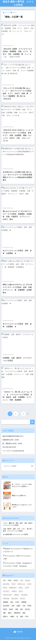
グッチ (13, 584)
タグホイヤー (12, 587)
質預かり (5, 616)
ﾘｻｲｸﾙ (26, 616)
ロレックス (15, 598)
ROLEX (16, 580)
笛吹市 (11, 609)
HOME (19, 631)
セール (5, 587)
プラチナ (16, 595)
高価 (21, 616)
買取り (10, 613)
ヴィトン (22, 598)
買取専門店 (17, 613)
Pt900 (9, 580)
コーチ (29, 584)
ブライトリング (7, 595)
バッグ (27, 587)
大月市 (17, 602)
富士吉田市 (6, 605)
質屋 (24, 613)
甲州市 (29, 605)
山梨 (13, 605)
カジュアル (6, 584)
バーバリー (6, 591)
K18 (4, 580)
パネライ (14, 591)
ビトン (21, 591)
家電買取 (24, 602)
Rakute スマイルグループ (18, 550)
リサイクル (6, 598)
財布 (21, 609)
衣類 (16, 609)
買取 (4, 613)
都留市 (12, 616)
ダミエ (21, 587)
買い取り (27, 609)
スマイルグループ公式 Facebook (17, 564)
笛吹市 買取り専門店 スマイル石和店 (18, 3)
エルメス (27, 580)
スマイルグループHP (17, 557)
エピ (21, 580)
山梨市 (18, 605)
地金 (11, 602)
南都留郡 (5, 602)
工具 (24, 605)
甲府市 (5, 609)
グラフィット (21, 584)
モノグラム (24, 595)
